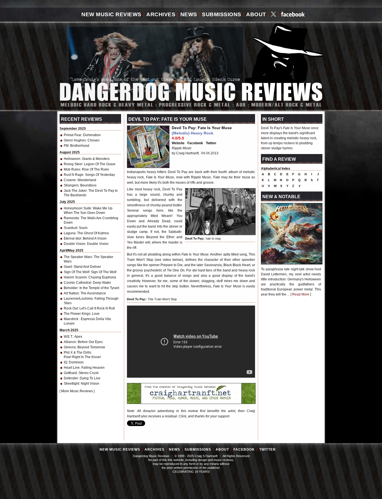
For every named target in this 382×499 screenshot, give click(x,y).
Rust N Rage (73, 175)
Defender (71, 378)
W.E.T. (68, 337)
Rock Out (71, 308)
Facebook (195, 143)
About (256, 14)
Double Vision (74, 244)
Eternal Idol (72, 238)
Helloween (72, 159)
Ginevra (70, 347)
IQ (65, 362)
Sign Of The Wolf (76, 272)
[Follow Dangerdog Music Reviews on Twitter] (273, 15)
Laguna (70, 233)
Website (178, 143)
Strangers (71, 185)
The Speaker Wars (78, 257)
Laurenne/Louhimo (78, 299)
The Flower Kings (77, 314)
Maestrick (71, 319)
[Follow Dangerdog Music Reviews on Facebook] (293, 15)
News (188, 14)
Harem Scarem (75, 277)
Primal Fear (72, 135)
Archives (160, 14)
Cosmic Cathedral (77, 283)
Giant (68, 267)
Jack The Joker (75, 191)
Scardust (70, 228)
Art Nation (71, 293)
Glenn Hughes (75, 140)
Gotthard (70, 373)
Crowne (70, 180)
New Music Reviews (111, 14)
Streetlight (71, 384)
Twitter (211, 143)
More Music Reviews (77, 391)
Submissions (221, 14)
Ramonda (71, 218)
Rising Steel (73, 164)
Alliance (70, 342)
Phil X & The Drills (77, 352)
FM (66, 146)
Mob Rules (72, 169)
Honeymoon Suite (77, 208)
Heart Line (72, 368)
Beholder (71, 288)
